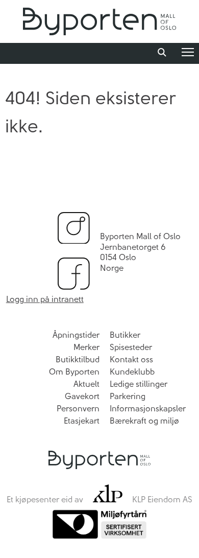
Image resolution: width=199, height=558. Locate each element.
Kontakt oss (131, 359)
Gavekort (82, 396)
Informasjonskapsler (148, 408)
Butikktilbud (78, 359)
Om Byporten (74, 372)
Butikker (125, 335)
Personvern (78, 408)
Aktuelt (86, 384)
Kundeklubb (132, 372)
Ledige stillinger (138, 384)
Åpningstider (76, 335)
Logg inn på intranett (45, 299)
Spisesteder (131, 347)
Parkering (127, 396)
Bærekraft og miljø (144, 421)
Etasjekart (82, 421)
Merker (86, 347)
